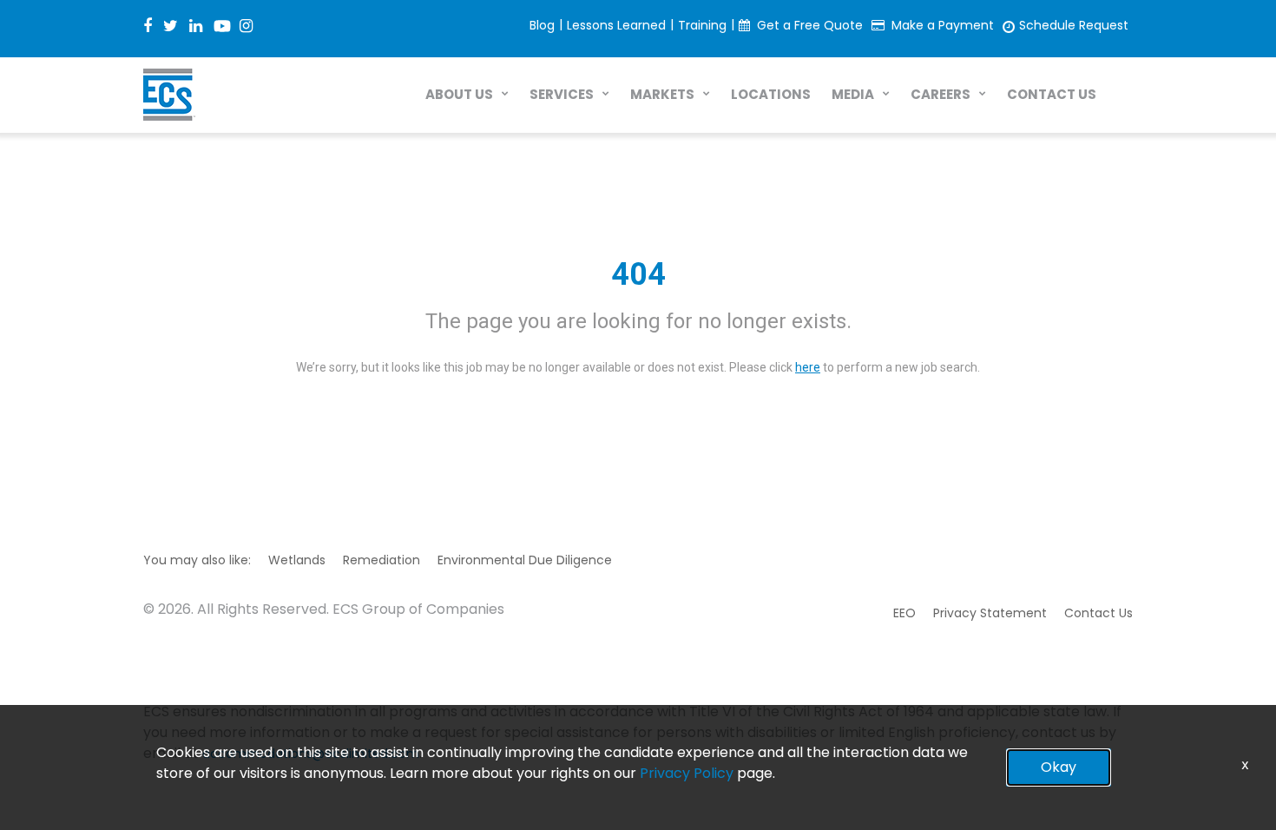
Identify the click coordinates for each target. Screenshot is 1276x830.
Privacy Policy (686, 773)
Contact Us (1098, 613)
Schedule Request (1073, 25)
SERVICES (561, 94)
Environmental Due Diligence (524, 560)
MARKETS (662, 94)
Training (702, 25)
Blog (542, 25)
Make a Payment (942, 25)
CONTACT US (1051, 94)
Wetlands (297, 560)
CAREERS (940, 94)
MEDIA (853, 94)
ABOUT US (459, 94)
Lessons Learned (616, 25)
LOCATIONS (771, 94)
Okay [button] (1058, 767)
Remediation (381, 560)
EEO (904, 613)
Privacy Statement (990, 613)
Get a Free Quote (810, 25)
